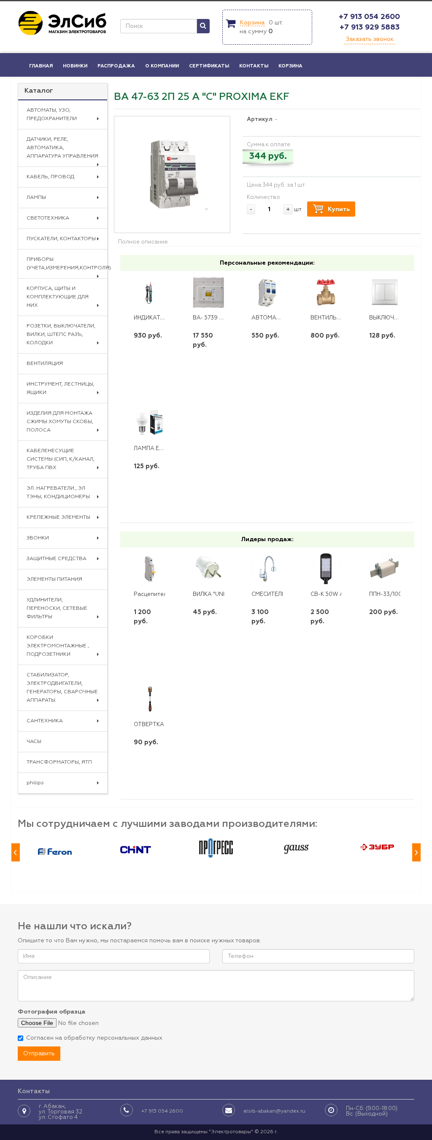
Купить (339, 209)
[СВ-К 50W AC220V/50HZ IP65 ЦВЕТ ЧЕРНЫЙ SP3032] (326, 569)
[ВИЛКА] (208, 569)
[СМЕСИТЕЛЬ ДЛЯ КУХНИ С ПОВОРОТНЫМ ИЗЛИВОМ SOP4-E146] (267, 569)
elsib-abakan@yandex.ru (274, 1111)
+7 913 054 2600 (369, 17)
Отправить (39, 1054)
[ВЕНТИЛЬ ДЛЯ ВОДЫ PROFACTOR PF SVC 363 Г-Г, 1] (326, 292)
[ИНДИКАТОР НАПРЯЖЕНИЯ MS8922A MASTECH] (149, 292)
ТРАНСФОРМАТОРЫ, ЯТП (59, 762)
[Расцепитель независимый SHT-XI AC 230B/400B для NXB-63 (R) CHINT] (149, 569)
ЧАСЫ (34, 741)
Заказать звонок (370, 39)
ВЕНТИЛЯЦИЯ (45, 363)
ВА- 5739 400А (213, 318)
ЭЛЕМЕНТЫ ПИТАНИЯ (54, 579)
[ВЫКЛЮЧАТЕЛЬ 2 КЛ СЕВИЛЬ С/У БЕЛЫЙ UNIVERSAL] (384, 292)
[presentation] (15, 852)
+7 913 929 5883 (370, 27)
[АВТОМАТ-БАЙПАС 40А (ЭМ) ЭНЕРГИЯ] (267, 292)
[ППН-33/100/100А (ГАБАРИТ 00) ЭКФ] (384, 569)
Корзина (252, 23)
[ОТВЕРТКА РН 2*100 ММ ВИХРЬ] (149, 699)
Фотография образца (51, 1012)
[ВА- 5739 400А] (208, 292)
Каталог (38, 91)
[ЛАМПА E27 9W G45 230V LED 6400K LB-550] (149, 422)
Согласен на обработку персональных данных (94, 1038)
